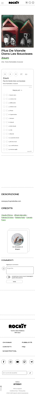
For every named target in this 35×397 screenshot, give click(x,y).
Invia (14, 281)
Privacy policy (22, 390)
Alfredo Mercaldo (20, 215)
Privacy (1, 389)
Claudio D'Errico (7, 215)
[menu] (2, 2)
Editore (16, 382)
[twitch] (24, 362)
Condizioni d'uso (14, 390)
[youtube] (17, 362)
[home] (14, 2)
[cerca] (30, 2)
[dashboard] (33, 2)
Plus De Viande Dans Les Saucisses (14, 81)
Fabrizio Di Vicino (7, 217)
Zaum (5, 58)
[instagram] (10, 362)
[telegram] (31, 362)
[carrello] (26, 2)
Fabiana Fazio (20, 217)
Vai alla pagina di (17, 248)
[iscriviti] (30, 373)
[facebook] (3, 362)
